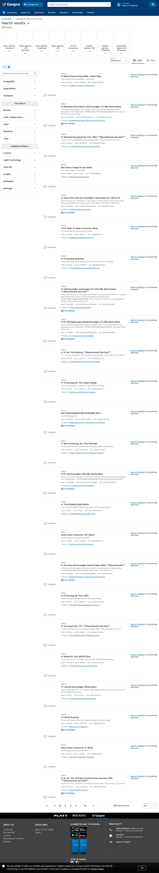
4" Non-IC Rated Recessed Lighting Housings (86, 453)
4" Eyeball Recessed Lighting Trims (82, 514)
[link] (17, 829)
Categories (6, 19)
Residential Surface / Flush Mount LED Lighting (87, 120)
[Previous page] (47, 805)
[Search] (107, 4)
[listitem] (131, 4)
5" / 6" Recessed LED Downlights (81, 336)
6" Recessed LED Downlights (80, 209)
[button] (32, 4)
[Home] (11, 4)
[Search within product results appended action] (35, 73)
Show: (146, 803)
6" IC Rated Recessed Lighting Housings (84, 146)
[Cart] (153, 4)
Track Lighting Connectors (79, 177)
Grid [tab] (153, 60)
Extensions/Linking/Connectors (81, 238)
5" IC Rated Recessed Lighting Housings (84, 605)
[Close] (9, 67)
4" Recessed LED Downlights (80, 308)
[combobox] (79, 4)
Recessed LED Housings (78, 727)
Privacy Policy (97, 869)
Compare (51, 95)
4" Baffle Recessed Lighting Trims (81, 86)
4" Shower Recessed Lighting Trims (82, 698)
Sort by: (113, 58)
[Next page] (93, 805)
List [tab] (139, 60)
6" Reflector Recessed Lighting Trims (83, 666)
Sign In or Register (138, 74)
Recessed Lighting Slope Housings (82, 392)
